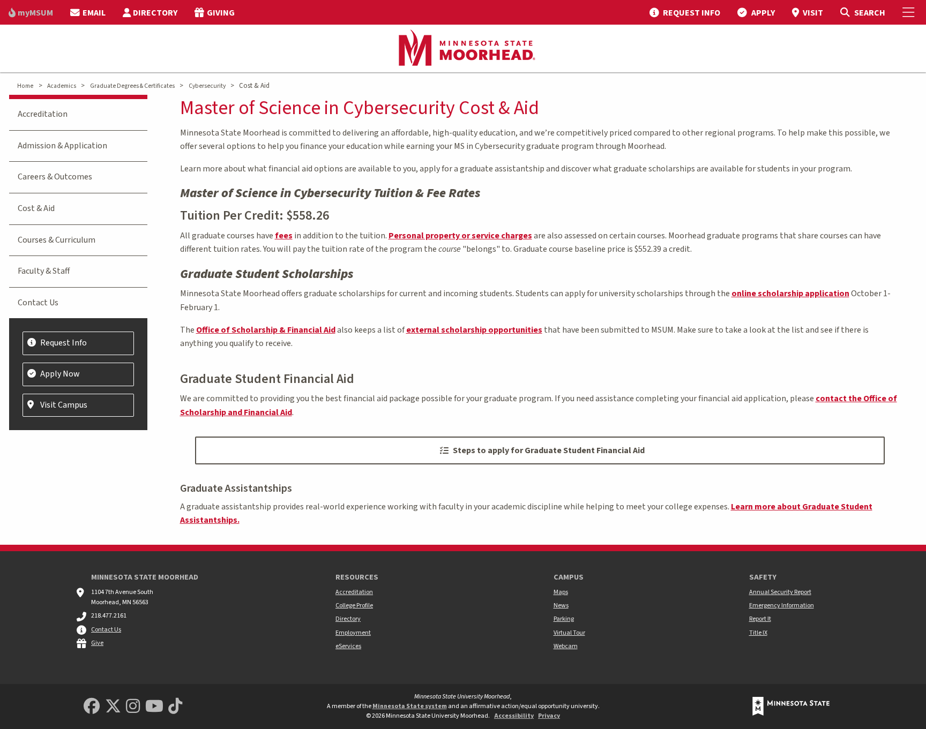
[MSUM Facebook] (92, 706)
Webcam (566, 646)
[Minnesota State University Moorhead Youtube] (154, 706)
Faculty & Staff (44, 271)
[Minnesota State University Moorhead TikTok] (175, 706)
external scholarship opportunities (474, 330)
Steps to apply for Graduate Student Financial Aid (549, 450)
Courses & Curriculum (56, 240)
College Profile (354, 605)
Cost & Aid (36, 208)
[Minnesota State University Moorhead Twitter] (113, 706)
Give (97, 643)
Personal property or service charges (460, 236)
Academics (61, 86)
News (561, 605)
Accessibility (514, 715)
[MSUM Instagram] (133, 706)
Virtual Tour (569, 632)
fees (284, 236)
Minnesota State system (409, 706)
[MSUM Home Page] (463, 49)
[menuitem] (31, 12)
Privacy (549, 715)
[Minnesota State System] (791, 706)
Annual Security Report (780, 592)
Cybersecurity (207, 86)
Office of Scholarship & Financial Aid (265, 330)
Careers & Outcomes (55, 177)
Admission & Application (62, 146)
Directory (348, 618)
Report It (760, 618)
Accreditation (43, 114)
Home (25, 86)
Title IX (758, 632)
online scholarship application (790, 293)
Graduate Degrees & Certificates (132, 86)
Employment (353, 632)
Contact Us (38, 303)
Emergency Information (781, 605)
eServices (348, 646)
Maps (561, 592)
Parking (564, 618)
